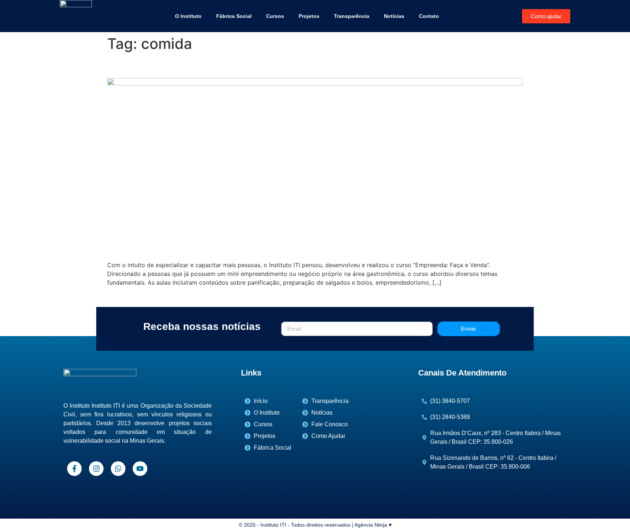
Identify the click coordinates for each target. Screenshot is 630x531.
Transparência (351, 16)
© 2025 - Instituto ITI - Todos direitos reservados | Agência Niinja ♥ (315, 525)
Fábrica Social (234, 16)
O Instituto (188, 16)
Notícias (394, 16)
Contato (429, 16)
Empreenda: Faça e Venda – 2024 (199, 65)
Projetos (309, 16)
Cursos (275, 16)
